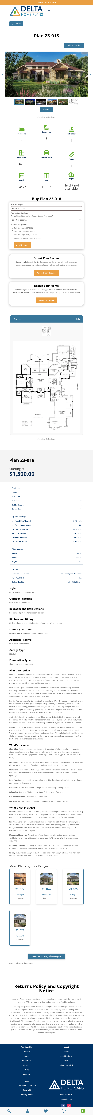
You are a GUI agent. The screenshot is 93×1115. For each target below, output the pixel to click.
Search (27, 1051)
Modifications (66, 1056)
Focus (66, 1060)
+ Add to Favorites (73, 45)
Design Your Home (46, 300)
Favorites (27, 1074)
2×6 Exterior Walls (25, 231)
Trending (27, 1065)
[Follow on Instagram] (69, 1106)
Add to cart (22, 245)
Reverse (46, 109)
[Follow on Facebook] (63, 1106)
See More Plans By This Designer (46, 956)
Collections (26, 1060)
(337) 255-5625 (66, 1094)
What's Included (66, 1065)
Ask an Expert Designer (46, 273)
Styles (26, 1056)
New (27, 1070)
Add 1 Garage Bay (25, 235)
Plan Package (17, 204)
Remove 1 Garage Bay (27, 238)
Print (78, 319)
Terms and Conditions (27, 1085)
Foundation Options (20, 213)
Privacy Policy (27, 1094)
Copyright (27, 1090)
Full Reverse (23, 228)
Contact (66, 1051)
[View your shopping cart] (64, 1111)
